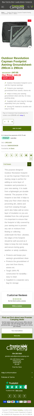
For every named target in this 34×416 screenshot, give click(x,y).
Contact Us (29, 2)
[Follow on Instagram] (19, 396)
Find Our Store (10, 2)
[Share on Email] (31, 155)
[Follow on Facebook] (9, 396)
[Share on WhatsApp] (31, 158)
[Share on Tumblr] (21, 155)
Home (2, 12)
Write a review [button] (17, 306)
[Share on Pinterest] (16, 155)
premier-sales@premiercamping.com (17, 356)
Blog (3, 2)
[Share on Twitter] (11, 155)
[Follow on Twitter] (14, 396)
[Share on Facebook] (6, 155)
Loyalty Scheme (19, 2)
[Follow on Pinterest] (24, 396)
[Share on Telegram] (26, 155)
